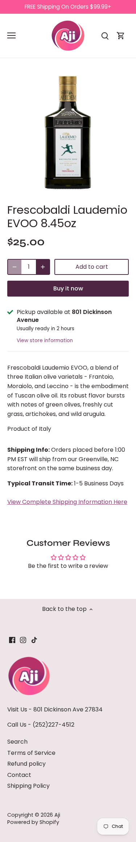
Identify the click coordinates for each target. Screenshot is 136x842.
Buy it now (68, 288)
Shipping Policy (28, 786)
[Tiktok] (34, 640)
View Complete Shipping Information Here (67, 502)
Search (17, 741)
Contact (19, 775)
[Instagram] (23, 640)
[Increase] (43, 267)
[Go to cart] (120, 36)
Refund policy (26, 764)
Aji (57, 814)
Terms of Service (31, 753)
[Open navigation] (11, 35)
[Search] (105, 36)
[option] (68, 132)
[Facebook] (12, 640)
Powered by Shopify (33, 822)
